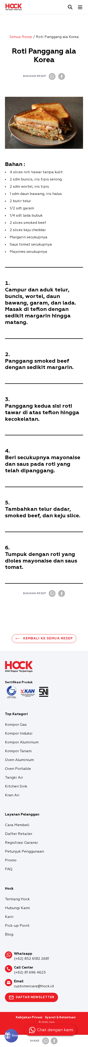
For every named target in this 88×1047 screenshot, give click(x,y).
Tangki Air (14, 778)
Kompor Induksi (18, 733)
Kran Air (12, 795)
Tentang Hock (17, 899)
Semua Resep (20, 37)
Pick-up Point (17, 926)
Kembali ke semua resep (47, 638)
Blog (9, 934)
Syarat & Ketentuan (60, 1017)
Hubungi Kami (17, 908)
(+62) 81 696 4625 (30, 972)
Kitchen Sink (16, 786)
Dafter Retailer (18, 834)
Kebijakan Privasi (29, 1017)
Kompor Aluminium (22, 742)
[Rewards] (11, 1035)
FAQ (8, 869)
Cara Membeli (17, 825)
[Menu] (80, 7)
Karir (9, 917)
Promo (10, 860)
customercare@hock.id (34, 986)
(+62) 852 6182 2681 (31, 959)
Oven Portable (18, 769)
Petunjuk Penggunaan (24, 851)
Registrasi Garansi (21, 843)
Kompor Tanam (18, 751)
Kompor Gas (16, 725)
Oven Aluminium (19, 760)
